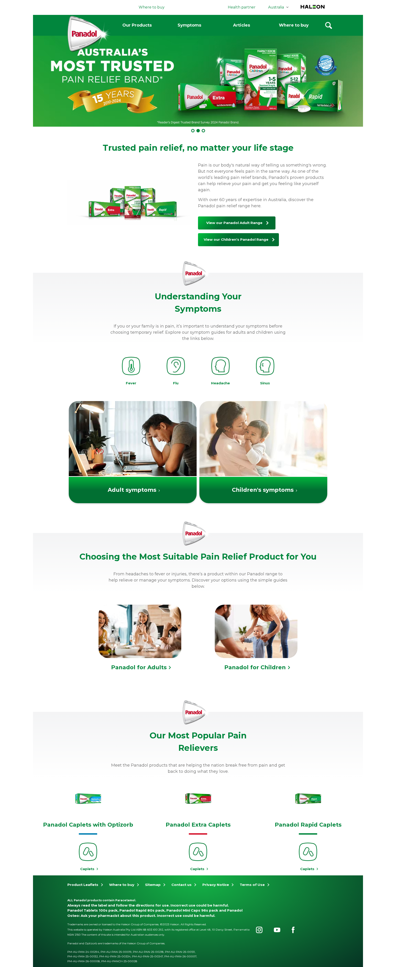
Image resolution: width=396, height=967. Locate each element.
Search (328, 25)
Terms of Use (252, 884)
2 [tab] (198, 130)
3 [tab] (203, 130)
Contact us (181, 884)
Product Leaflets (82, 884)
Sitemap (153, 884)
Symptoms (189, 25)
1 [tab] (193, 130)
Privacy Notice (215, 884)
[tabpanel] (198, 80)
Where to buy (294, 25)
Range (234, 223)
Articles (241, 25)
